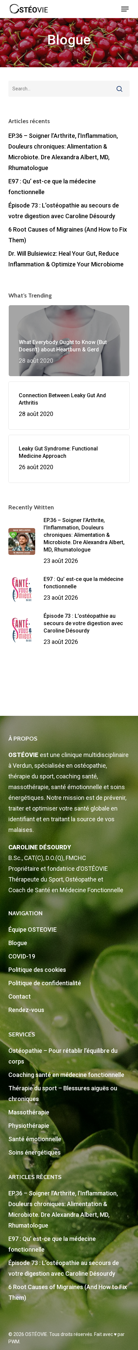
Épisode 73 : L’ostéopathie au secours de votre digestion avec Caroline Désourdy (63, 211)
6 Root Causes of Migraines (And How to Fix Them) (67, 235)
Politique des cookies (37, 969)
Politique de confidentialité (44, 983)
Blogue (17, 942)
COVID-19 (21, 956)
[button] (125, 9)
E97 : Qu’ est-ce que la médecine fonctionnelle (52, 186)
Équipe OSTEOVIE (32, 929)
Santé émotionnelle (34, 1139)
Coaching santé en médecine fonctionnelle (66, 1074)
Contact (19, 996)
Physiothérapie (28, 1125)
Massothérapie (28, 1112)
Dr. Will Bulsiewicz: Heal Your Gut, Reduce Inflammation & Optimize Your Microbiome (66, 259)
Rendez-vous (26, 1009)
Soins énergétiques (34, 1152)
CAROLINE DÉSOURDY (39, 847)
